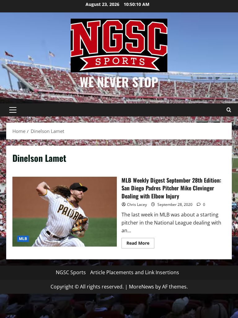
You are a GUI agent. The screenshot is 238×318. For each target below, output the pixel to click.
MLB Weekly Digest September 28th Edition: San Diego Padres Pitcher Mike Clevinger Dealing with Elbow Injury (64, 211)
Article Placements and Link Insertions (134, 272)
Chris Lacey (137, 204)
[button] (13, 109)
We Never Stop (119, 81)
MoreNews (141, 286)
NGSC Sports (71, 272)
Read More (140, 244)
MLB (23, 238)
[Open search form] (229, 110)
